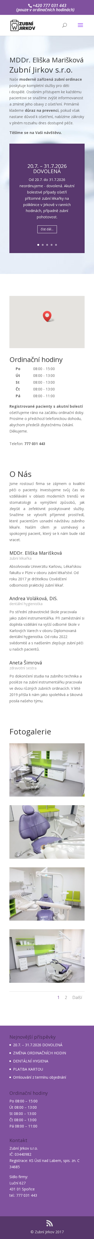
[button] (49, 316)
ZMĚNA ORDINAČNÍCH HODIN (39, 1052)
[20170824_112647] (47, 981)
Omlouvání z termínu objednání (39, 1077)
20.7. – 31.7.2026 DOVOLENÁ (37, 1044)
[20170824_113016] (47, 919)
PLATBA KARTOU (28, 1069)
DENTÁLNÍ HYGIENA (30, 1061)
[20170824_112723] (47, 795)
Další (77, 997)
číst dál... (47, 229)
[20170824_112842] (47, 857)
